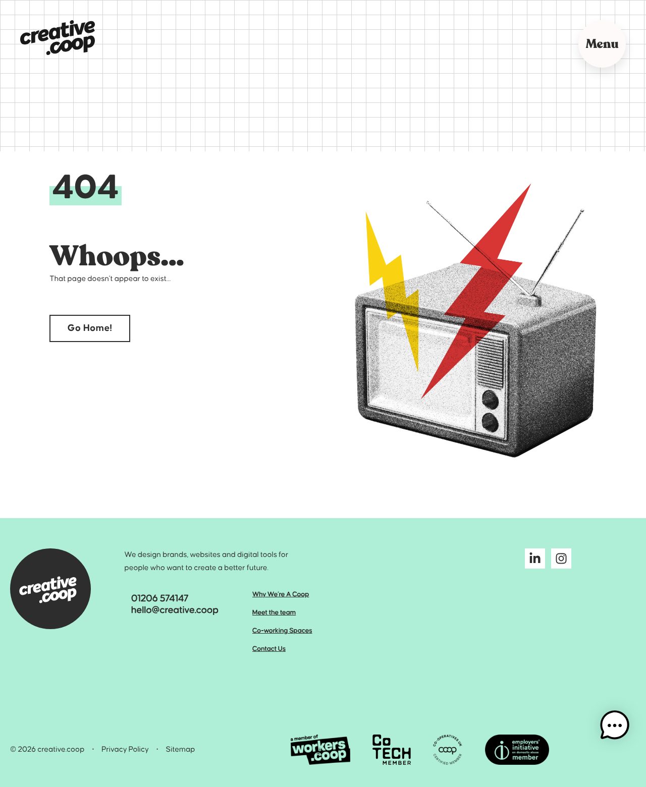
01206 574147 (160, 599)
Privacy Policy (125, 750)
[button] (615, 725)
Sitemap (180, 750)
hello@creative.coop (175, 610)
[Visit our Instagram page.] (561, 561)
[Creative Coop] (57, 37)
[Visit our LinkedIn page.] (535, 561)
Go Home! (90, 328)
